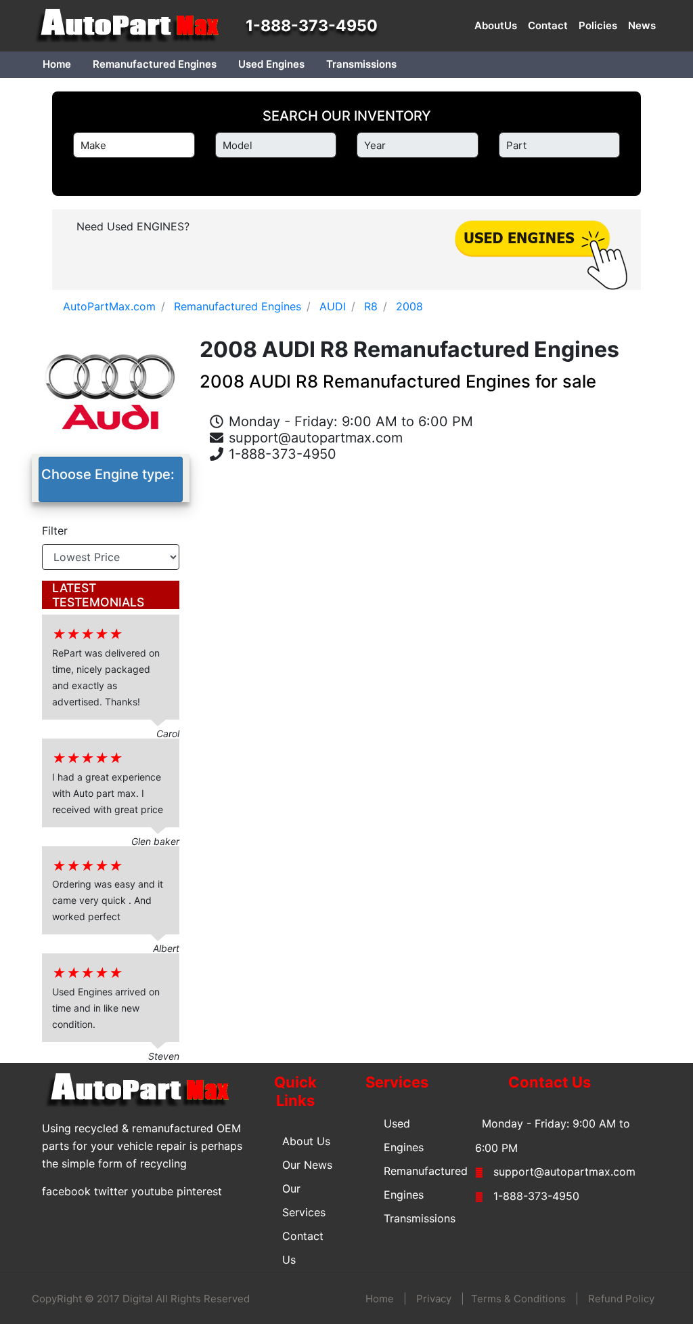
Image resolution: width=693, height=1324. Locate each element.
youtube (152, 1191)
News (642, 25)
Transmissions (361, 64)
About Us (306, 1141)
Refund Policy (621, 1298)
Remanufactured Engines (155, 64)
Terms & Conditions (518, 1298)
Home (57, 64)
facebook (66, 1191)
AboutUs (495, 25)
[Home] (133, 25)
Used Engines (271, 64)
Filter (55, 530)
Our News (307, 1165)
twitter (111, 1191)
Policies (598, 25)
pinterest (199, 1191)
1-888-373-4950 (312, 25)
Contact (548, 25)
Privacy (433, 1298)
